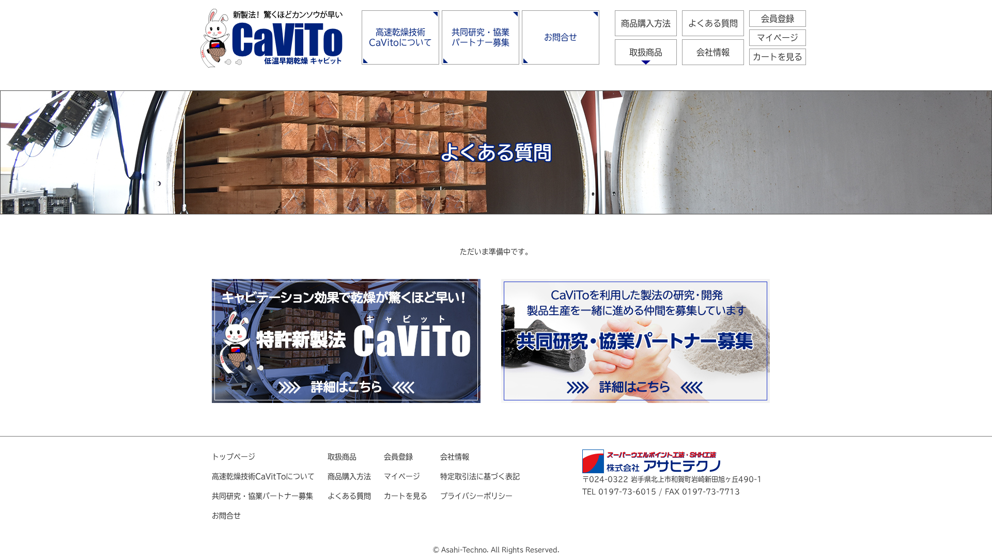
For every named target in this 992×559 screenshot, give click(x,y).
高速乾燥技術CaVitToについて (263, 476)
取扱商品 (645, 52)
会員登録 (777, 18)
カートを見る (777, 57)
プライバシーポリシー (476, 496)
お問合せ (560, 37)
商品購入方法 (646, 23)
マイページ (777, 38)
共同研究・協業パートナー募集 (480, 37)
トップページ (233, 456)
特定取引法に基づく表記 (480, 476)
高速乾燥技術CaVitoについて (400, 37)
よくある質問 (713, 23)
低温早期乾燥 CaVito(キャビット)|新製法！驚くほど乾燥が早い (271, 38)
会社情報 (713, 52)
